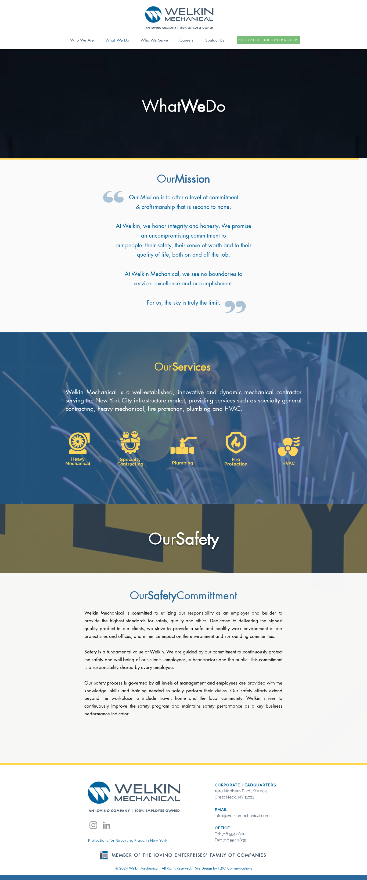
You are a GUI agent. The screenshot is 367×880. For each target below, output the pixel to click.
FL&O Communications (235, 868)
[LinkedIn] (106, 825)
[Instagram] (93, 825)
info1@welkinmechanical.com (242, 815)
